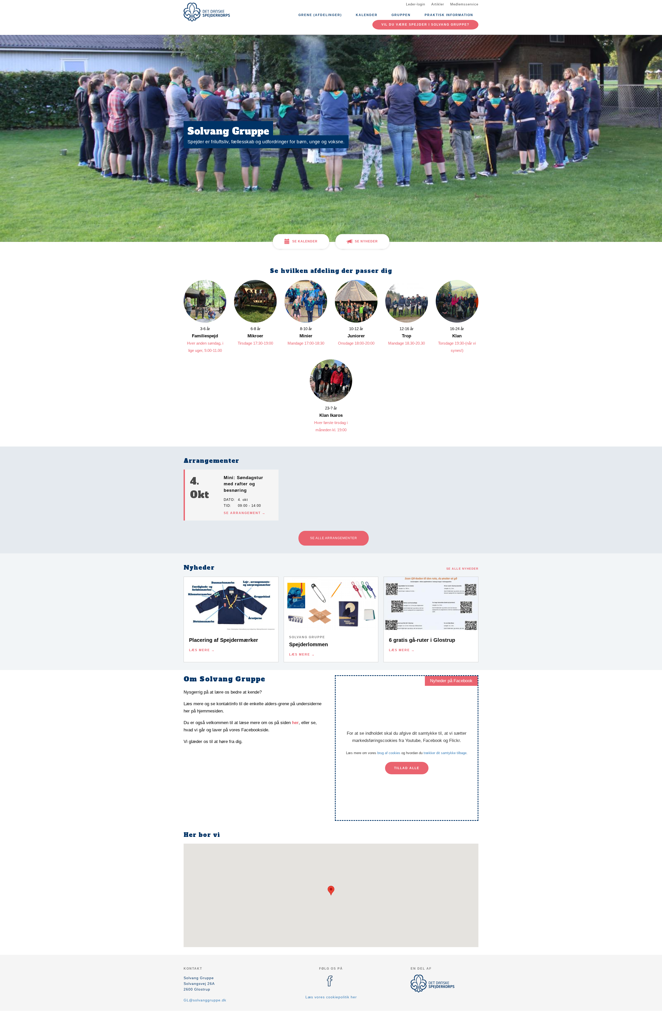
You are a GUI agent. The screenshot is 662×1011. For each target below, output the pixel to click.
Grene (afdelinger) (320, 15)
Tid (227, 506)
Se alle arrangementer (333, 538)
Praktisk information (449, 15)
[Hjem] (207, 12)
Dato (229, 500)
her (295, 722)
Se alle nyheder (462, 568)
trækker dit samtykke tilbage (445, 753)
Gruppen (401, 15)
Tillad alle (406, 768)
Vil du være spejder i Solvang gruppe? (425, 24)
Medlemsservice (464, 4)
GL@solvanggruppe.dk (205, 1000)
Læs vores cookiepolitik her (331, 997)
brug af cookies (388, 753)
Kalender (367, 15)
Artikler (437, 4)
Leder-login (415, 4)
